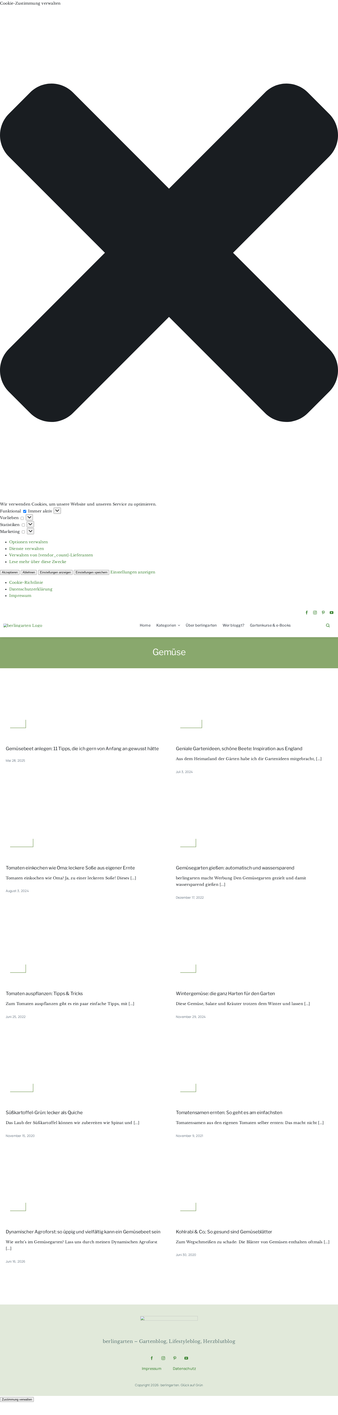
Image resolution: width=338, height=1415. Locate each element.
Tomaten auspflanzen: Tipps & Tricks (44, 993)
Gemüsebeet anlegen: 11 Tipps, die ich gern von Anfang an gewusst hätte (82, 748)
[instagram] (315, 613)
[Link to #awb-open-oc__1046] (328, 625)
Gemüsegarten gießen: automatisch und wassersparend (235, 868)
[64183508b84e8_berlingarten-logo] (169, 1318)
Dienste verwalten (26, 548)
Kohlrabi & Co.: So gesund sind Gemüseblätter (224, 1232)
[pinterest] (323, 613)
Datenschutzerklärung (30, 589)
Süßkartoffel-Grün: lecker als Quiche (44, 1112)
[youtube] (332, 613)
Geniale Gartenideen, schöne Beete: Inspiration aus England (239, 748)
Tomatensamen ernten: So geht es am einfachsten (229, 1112)
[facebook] (307, 613)
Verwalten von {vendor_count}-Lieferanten (51, 555)
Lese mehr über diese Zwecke (37, 561)
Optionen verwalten (28, 542)
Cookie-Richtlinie (26, 582)
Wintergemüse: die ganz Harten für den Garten (225, 993)
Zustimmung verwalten (17, 1399)
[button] (169, 254)
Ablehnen (29, 572)
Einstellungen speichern (91, 572)
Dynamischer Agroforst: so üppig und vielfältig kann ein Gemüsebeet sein (83, 1232)
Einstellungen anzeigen (55, 572)
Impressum (20, 595)
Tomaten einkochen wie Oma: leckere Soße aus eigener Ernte (70, 868)
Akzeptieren (10, 572)
